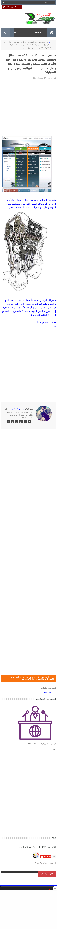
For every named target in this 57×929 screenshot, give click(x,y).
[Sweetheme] (29, 421)
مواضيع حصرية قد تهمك (46, 873)
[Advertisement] (28, 108)
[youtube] (12, 7)
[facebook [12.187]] (20, 7)
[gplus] (8, 7)
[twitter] (4, 7)
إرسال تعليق (48, 692)
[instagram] (16, 7)
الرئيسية (51, 42)
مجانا (38, 322)
